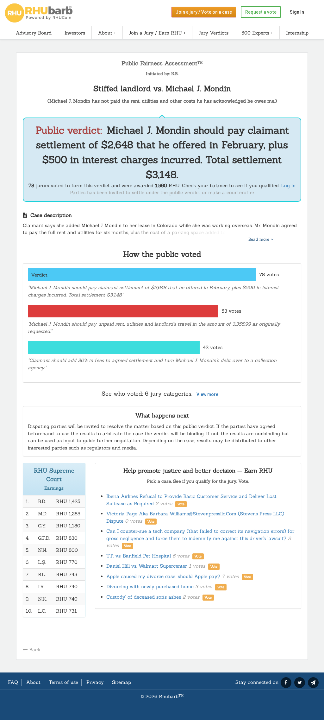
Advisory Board (34, 33)
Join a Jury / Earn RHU (155, 33)
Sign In (297, 12)
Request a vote (261, 12)
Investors (75, 33)
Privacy (95, 682)
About (105, 33)
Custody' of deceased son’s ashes (159, 597)
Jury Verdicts (213, 33)
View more (207, 394)
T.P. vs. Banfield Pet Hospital (154, 556)
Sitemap (121, 682)
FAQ (13, 682)
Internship (297, 33)
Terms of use (63, 682)
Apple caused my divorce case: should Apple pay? (178, 576)
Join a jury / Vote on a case (204, 12)
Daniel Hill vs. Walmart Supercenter (162, 566)
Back (34, 650)
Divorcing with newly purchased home (165, 586)
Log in (288, 185)
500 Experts (255, 33)
